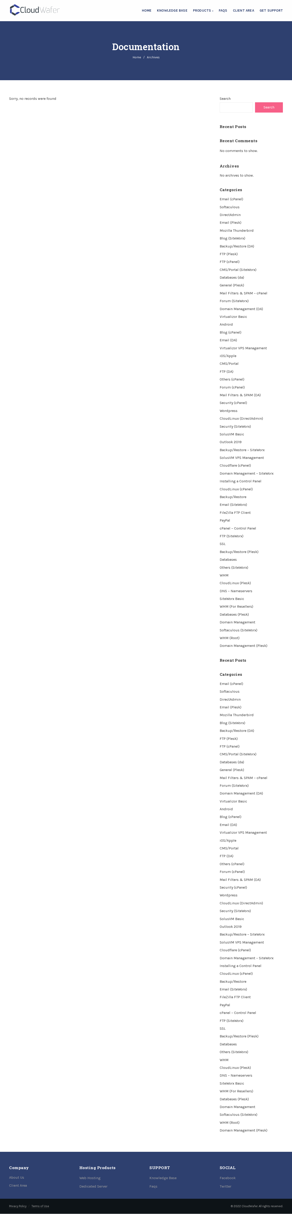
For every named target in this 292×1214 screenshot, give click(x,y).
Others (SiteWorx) (234, 567)
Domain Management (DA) (241, 309)
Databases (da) (232, 277)
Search (225, 98)
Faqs (153, 1186)
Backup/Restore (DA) (237, 246)
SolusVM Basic (232, 434)
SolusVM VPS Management (242, 457)
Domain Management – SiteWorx (247, 473)
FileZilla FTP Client (235, 512)
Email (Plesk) (230, 222)
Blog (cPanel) (230, 332)
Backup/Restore (233, 497)
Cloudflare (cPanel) (235, 465)
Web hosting (90, 1178)
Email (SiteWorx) (233, 504)
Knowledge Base (172, 10)
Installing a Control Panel (240, 481)
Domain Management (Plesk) (243, 645)
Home (146, 10)
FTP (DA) (226, 371)
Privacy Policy (17, 1206)
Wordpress (228, 411)
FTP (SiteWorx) (231, 536)
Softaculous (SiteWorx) (238, 630)
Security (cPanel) (233, 403)
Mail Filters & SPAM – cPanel (243, 293)
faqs (223, 10)
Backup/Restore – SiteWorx (242, 450)
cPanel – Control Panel (238, 528)
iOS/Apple (228, 356)
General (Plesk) (232, 285)
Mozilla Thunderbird (237, 230)
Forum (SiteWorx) (234, 301)
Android (226, 324)
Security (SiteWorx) (235, 426)
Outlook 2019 (231, 442)
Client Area (243, 10)
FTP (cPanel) (230, 262)
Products (202, 10)
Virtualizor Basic (233, 316)
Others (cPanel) (232, 379)
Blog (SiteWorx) (232, 238)
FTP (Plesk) (229, 254)
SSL (223, 544)
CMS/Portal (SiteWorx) (238, 269)
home (137, 57)
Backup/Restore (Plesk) (239, 552)
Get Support (271, 10)
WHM (224, 575)
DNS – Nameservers (236, 591)
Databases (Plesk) (234, 614)
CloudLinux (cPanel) (236, 489)
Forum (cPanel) (232, 387)
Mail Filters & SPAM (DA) (240, 395)
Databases (228, 559)
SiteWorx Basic (232, 599)
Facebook (228, 1178)
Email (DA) (228, 340)
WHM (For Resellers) (236, 606)
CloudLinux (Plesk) (235, 583)
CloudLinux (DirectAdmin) (241, 418)
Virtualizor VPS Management (243, 348)
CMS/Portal (229, 363)
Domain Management (237, 622)
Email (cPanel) (231, 199)
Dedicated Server (93, 1186)
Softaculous (230, 207)
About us (16, 1177)
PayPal (225, 520)
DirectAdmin (230, 215)
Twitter (225, 1186)
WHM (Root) (230, 638)
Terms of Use (40, 1206)
